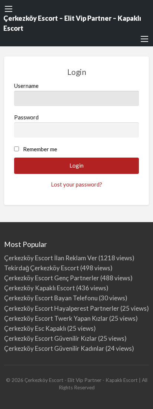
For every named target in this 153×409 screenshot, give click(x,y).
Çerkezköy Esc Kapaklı (35, 328)
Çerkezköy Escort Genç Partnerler (51, 278)
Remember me (40, 149)
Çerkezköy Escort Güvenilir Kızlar (50, 338)
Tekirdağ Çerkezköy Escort (41, 268)
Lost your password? (76, 184)
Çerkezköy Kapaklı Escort (39, 288)
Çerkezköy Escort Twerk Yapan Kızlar (56, 318)
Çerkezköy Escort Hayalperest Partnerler (61, 308)
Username (26, 85)
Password (26, 117)
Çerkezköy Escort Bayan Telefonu (51, 298)
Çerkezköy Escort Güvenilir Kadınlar (54, 348)
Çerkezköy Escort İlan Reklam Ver (50, 258)
